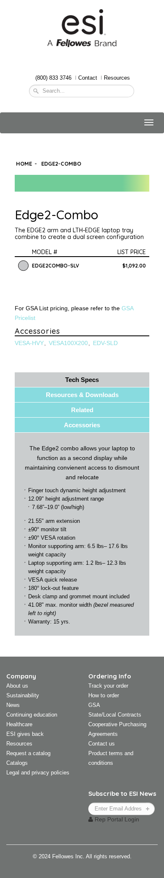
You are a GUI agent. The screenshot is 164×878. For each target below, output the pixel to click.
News (13, 705)
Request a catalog (28, 753)
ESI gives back (25, 734)
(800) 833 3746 (53, 78)
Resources (117, 78)
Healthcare (19, 724)
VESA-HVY (29, 343)
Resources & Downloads (82, 394)
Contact (87, 78)
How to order (103, 695)
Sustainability (22, 695)
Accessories (82, 425)
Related (82, 409)
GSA (94, 705)
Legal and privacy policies (37, 772)
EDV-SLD (105, 343)
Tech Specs (82, 379)
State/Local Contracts (114, 715)
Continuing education (31, 715)
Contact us (101, 743)
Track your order (108, 686)
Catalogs (17, 763)
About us (17, 686)
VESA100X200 (68, 343)
